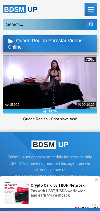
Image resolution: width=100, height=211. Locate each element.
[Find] (91, 24)
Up (20, 9)
